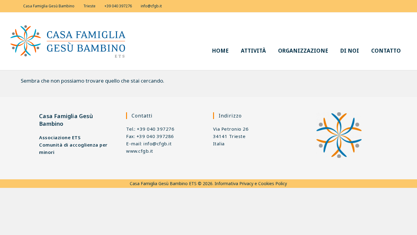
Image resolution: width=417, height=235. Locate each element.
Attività (253, 50)
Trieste (89, 6)
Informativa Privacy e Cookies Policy (251, 183)
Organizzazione (303, 50)
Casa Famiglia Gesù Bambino (48, 6)
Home (220, 50)
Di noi (349, 50)
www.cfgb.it (139, 151)
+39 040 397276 (118, 6)
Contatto (386, 50)
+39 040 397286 (155, 136)
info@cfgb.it (151, 6)
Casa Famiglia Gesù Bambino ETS (163, 183)
